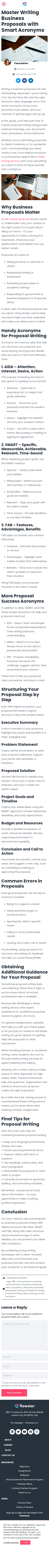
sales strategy (29, 1293)
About (8, 1439)
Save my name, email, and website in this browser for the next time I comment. (23, 1384)
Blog (8, 1450)
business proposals (32, 1284)
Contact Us (8, 1455)
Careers (8, 1445)
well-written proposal (17, 219)
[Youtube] (24, 1431)
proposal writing (13, 1293)
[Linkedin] (12, 1431)
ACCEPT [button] (25, 1542)
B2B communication (22, 1281)
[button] (18, 80)
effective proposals (33, 1287)
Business (22, 1277)
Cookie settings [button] (11, 1542)
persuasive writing (14, 1290)
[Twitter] (18, 1431)
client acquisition (13, 1287)
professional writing (34, 1290)
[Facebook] (30, 1431)
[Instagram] (36, 1431)
